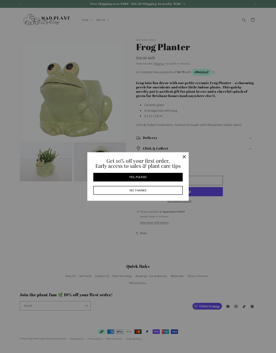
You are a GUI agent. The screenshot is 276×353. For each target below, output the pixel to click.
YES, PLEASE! (138, 177)
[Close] (184, 156)
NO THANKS (138, 190)
